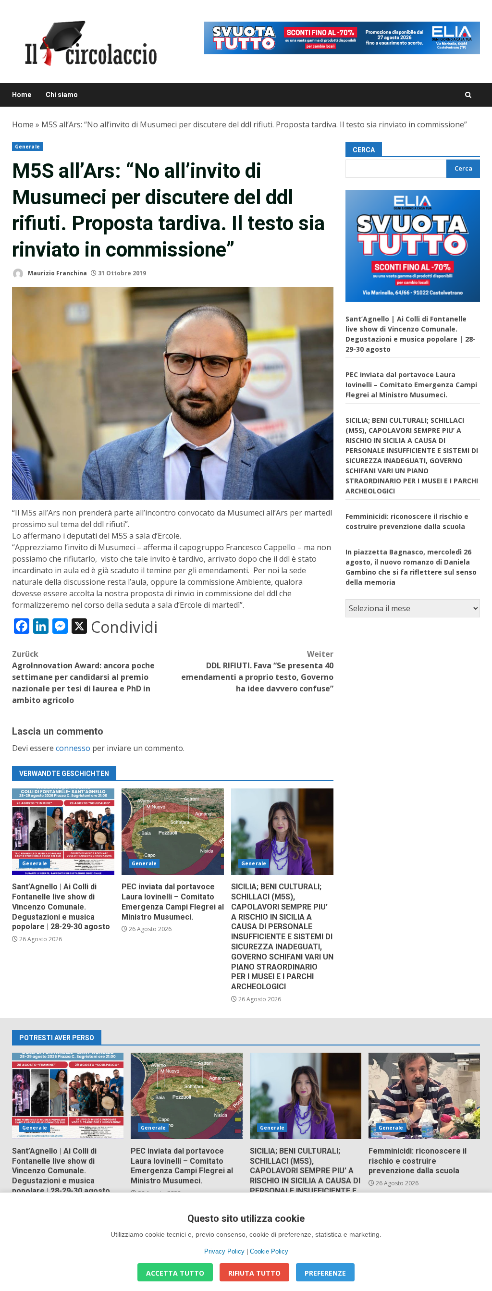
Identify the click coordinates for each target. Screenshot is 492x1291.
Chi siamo (62, 94)
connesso (73, 748)
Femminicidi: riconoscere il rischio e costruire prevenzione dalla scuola (424, 1096)
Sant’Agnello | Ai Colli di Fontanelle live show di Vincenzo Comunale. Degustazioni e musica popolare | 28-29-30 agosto (63, 831)
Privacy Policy (224, 1251)
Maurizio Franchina (56, 273)
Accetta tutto (175, 1273)
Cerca (364, 150)
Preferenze (325, 1273)
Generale (27, 146)
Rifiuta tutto (254, 1273)
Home (21, 94)
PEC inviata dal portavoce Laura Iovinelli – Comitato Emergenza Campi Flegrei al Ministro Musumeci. (173, 831)
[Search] (468, 95)
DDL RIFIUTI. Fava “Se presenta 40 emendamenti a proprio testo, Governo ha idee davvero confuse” (257, 671)
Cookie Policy (269, 1251)
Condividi (124, 627)
